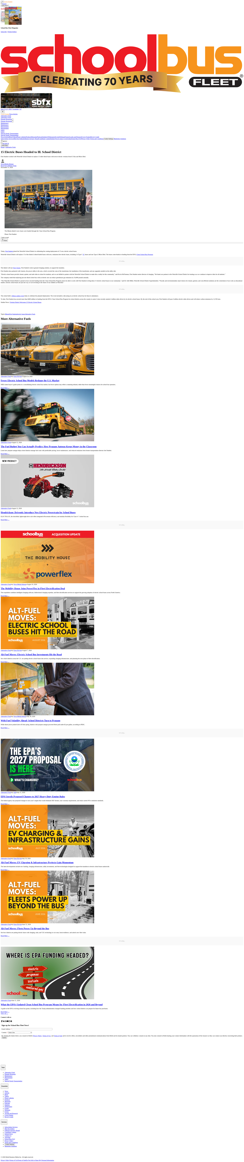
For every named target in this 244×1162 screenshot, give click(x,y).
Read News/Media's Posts (8, 166)
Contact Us (62, 139)
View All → (4, 1013)
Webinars (62, 137)
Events (57, 137)
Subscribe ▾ (5, 5)
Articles (18, 1)
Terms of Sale (22, 1160)
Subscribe (4, 32)
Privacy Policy (85, 139)
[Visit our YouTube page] (7, 1021)
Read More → (5, 388)
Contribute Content (44, 139)
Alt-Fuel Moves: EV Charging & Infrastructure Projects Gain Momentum (37, 862)
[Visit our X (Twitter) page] (5, 1021)
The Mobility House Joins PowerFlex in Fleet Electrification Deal (33, 588)
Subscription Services (7, 139)
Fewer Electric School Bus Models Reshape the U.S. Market (30, 380)
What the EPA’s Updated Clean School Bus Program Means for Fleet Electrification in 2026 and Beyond (52, 1004)
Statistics (45, 137)
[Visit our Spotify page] (11, 1021)
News (14, 1)
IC (83, 254)
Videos (14, 137)
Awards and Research (75, 137)
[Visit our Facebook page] (2, 1021)
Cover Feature (8, 1)
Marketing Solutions (120, 139)
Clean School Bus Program (144, 254)
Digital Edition (12, 32)
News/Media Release (20, 584)
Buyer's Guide (95, 137)
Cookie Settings (108, 139)
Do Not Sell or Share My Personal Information (40, 1160)
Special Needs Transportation (9, 133)
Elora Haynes (18, 376)
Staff (15, 792)
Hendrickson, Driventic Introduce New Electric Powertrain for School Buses (38, 512)
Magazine (34, 137)
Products (28, 137)
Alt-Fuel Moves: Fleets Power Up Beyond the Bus (25, 928)
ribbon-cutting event (18, 296)
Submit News (54, 139)
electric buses (21, 314)
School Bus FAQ (76, 139)
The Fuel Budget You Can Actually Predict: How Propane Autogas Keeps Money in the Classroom (49, 446)
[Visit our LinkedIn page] (4, 1021)
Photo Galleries (21, 137)
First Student (9, 251)
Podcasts (39, 137)
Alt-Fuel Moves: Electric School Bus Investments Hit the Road (31, 654)
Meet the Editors (19, 139)
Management (5, 126)
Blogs (10, 137)
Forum (67, 137)
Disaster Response (6, 119)
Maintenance (4, 123)
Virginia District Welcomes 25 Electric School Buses (25, 302)
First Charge (16, 268)
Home (2, 147)
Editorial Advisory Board (31, 139)
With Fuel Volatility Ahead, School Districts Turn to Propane (30, 720)
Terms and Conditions (97, 139)
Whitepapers (51, 137)
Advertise (68, 139)
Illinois (7, 314)
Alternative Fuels (6, 116)
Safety (3, 130)
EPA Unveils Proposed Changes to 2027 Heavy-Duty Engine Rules (33, 796)
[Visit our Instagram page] (9, 1021)
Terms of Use (14, 1160)
